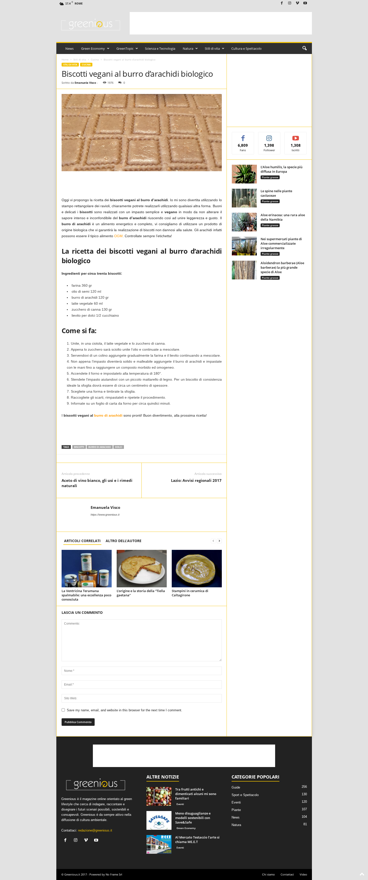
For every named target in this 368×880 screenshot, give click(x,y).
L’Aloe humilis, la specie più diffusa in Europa (281, 169)
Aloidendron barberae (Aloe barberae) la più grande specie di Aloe (282, 267)
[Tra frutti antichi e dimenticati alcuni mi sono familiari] (158, 796)
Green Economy (93, 48)
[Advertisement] (221, 23)
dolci (118, 447)
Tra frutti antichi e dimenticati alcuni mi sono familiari (195, 794)
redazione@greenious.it (95, 830)
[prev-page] (213, 540)
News (69, 48)
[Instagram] (290, 3)
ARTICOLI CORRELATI (82, 540)
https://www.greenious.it (105, 514)
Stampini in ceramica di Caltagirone (190, 593)
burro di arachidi (99, 447)
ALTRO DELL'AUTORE (123, 540)
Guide (236, 787)
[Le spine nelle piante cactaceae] (244, 198)
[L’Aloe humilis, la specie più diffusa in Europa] (244, 174)
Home (65, 59)
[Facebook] (282, 3)
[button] (304, 48)
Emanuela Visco (85, 82)
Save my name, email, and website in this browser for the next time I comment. (124, 710)
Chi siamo (268, 874)
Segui (269, 136)
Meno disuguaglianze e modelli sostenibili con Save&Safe (193, 818)
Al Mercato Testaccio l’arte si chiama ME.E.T (197, 839)
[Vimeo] (297, 3)
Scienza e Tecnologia (160, 48)
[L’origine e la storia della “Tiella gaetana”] (142, 568)
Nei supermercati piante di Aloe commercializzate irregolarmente (281, 243)
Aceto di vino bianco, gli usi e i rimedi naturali (97, 483)
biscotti (79, 447)
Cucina (95, 59)
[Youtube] (305, 3)
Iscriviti (296, 136)
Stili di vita (212, 48)
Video (303, 874)
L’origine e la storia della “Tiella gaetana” (141, 593)
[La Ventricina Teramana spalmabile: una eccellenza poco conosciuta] (87, 568)
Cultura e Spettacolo (246, 48)
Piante (236, 810)
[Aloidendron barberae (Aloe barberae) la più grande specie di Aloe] (244, 270)
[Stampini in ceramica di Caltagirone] (197, 568)
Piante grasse (270, 177)
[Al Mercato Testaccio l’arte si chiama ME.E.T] (158, 844)
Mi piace (243, 136)
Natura (188, 48)
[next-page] (219, 540)
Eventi (180, 804)
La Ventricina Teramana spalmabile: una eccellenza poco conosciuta (86, 595)
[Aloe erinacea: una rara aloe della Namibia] (244, 222)
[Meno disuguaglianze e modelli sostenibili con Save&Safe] (158, 820)
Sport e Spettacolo (245, 795)
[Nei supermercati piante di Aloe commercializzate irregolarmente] (244, 246)
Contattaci (287, 874)
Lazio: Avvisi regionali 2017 (196, 480)
